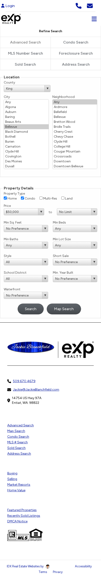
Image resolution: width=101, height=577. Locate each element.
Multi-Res (50, 198)
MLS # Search (17, 442)
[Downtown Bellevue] (75, 166)
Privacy (58, 572)
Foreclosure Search (76, 53)
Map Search (16, 431)
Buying (12, 473)
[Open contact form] (90, 5)
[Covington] (26, 156)
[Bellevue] (26, 126)
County (9, 82)
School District (15, 273)
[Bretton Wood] (75, 121)
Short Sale (61, 256)
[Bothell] (26, 136)
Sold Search (25, 64)
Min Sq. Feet (13, 222)
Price (7, 206)
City (7, 97)
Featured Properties (22, 510)
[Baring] (26, 116)
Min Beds (59, 222)
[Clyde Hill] (26, 151)
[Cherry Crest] (75, 131)
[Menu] (94, 18)
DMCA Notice (17, 521)
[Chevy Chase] (75, 136)
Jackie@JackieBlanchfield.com (36, 390)
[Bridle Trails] (75, 126)
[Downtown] (75, 161)
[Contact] (88, 536)
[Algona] (26, 106)
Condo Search (75, 42)
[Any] (26, 102)
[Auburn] (26, 111)
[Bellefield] (75, 111)
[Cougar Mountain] (75, 151)
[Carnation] (26, 146)
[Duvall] (26, 166)
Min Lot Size (62, 239)
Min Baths (11, 239)
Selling (12, 479)
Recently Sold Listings (23, 516)
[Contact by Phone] (79, 5)
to (50, 212)
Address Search (76, 64)
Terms (43, 572)
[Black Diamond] (26, 131)
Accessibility (83, 566)
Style (7, 256)
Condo (29, 198)
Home (12, 198)
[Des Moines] (26, 161)
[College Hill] (75, 146)
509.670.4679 (24, 381)
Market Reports (18, 485)
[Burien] (26, 141)
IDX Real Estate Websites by (25, 566)
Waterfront (12, 289)
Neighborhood (63, 97)
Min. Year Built (63, 273)
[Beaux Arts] (26, 121)
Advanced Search (20, 425)
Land (68, 198)
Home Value (16, 490)
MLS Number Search (25, 53)
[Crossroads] (75, 156)
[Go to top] (88, 546)
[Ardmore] (75, 106)
